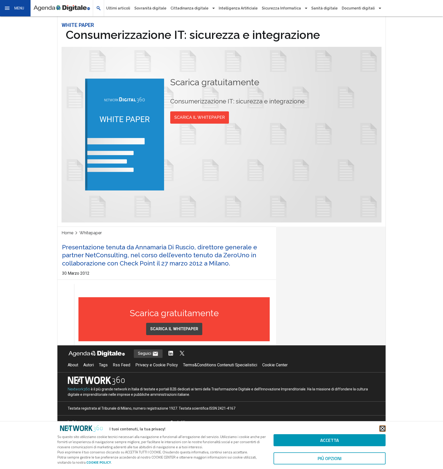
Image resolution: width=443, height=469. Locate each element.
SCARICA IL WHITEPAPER (199, 117)
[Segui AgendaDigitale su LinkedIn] (171, 353)
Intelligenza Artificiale (238, 8)
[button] (15, 8)
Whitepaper (90, 232)
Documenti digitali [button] (358, 8)
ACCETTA (329, 440)
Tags (103, 365)
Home (67, 232)
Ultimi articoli (118, 8)
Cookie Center (275, 365)
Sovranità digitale (150, 8)
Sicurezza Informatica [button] (281, 8)
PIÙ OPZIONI (329, 458)
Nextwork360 (79, 389)
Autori (88, 365)
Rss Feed (121, 365)
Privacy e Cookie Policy (156, 365)
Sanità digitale (324, 8)
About (73, 365)
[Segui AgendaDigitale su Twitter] (182, 353)
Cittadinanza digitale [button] (189, 8)
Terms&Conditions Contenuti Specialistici (220, 365)
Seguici (145, 353)
